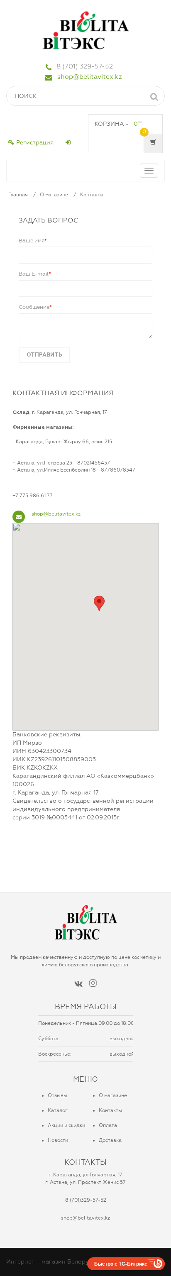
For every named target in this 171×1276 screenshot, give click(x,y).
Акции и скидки (66, 1125)
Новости (58, 1140)
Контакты (91, 195)
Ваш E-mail (35, 274)
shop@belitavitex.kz (89, 77)
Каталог (58, 1110)
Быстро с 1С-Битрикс (120, 1263)
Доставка (110, 1140)
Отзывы (57, 1095)
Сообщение (35, 307)
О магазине (54, 195)
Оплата (108, 1125)
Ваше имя (33, 240)
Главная (18, 195)
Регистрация (35, 142)
